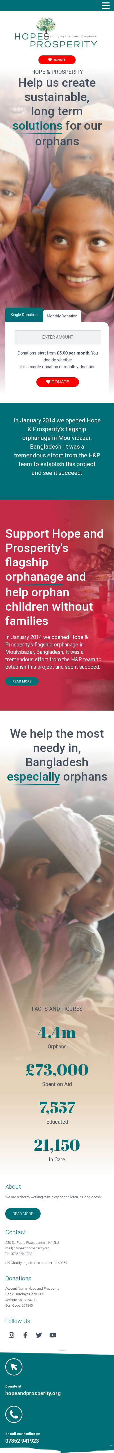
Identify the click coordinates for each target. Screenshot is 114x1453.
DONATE (59, 60)
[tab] (24, 315)
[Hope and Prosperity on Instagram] (11, 1335)
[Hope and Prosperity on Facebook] (25, 1335)
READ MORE (21, 681)
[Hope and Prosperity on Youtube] (52, 1335)
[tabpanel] (58, 358)
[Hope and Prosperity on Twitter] (39, 1335)
